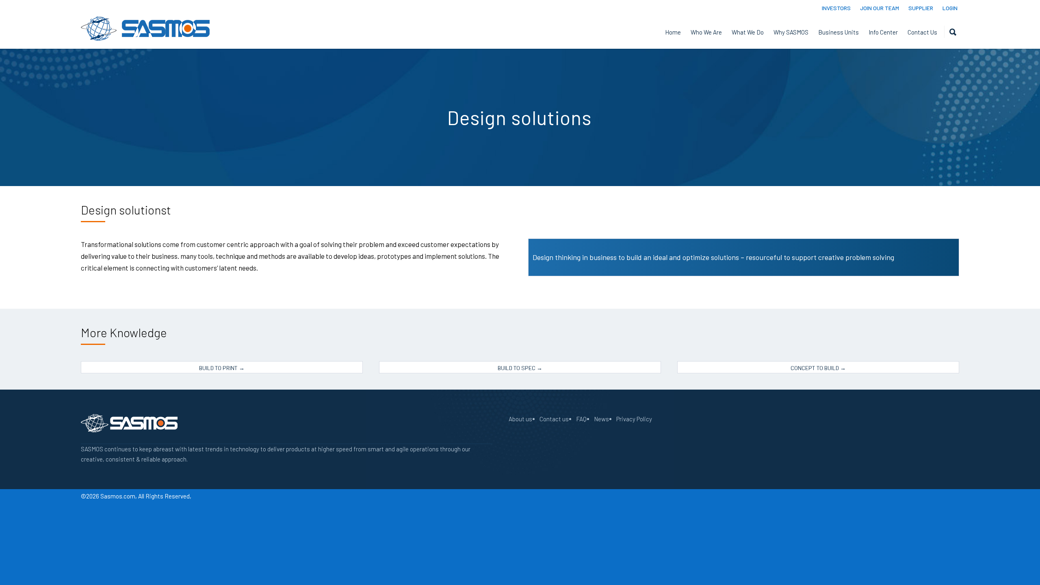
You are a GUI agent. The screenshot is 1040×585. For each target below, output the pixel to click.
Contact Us (922, 32)
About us (520, 418)
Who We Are (706, 32)
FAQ (581, 418)
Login (950, 8)
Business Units (838, 32)
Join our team (879, 8)
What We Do (748, 32)
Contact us (554, 418)
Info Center (883, 32)
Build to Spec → (520, 367)
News (601, 418)
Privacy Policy (634, 418)
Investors (836, 8)
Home (673, 32)
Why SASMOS (791, 32)
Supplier (920, 8)
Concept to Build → (818, 367)
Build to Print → (222, 367)
